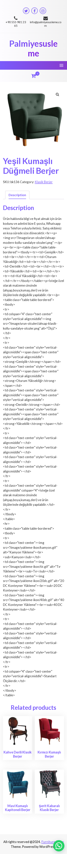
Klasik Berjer (44, 182)
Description (17, 195)
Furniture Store (52, 842)
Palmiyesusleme (33, 48)
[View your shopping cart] (33, 75)
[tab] (17, 195)
